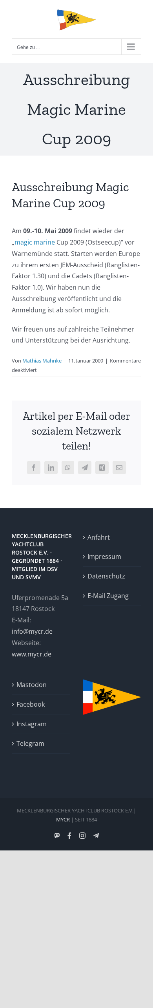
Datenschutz (106, 576)
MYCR (63, 819)
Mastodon (31, 684)
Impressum (104, 556)
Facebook (30, 704)
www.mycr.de (31, 654)
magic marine (35, 242)
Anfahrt (98, 537)
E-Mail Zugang (108, 595)
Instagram (31, 724)
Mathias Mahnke (42, 360)
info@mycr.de (32, 631)
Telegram (30, 743)
